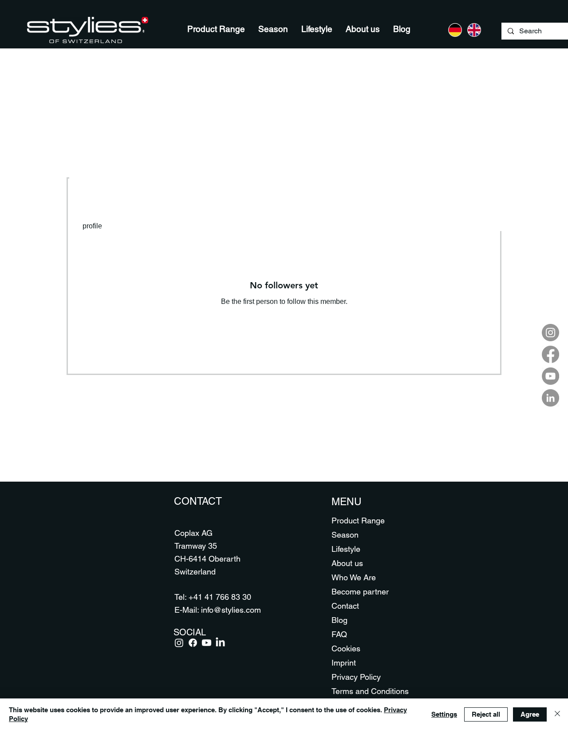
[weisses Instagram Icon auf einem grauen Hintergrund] (550, 332)
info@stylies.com (231, 609)
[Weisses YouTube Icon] (206, 642)
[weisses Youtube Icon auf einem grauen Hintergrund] (550, 376)
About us (347, 563)
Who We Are (353, 577)
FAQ (339, 634)
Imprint (343, 662)
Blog (339, 620)
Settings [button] (444, 714)
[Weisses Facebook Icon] (192, 642)
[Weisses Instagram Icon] (179, 642)
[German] (455, 30)
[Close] (557, 714)
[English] (474, 30)
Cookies (345, 648)
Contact (345, 605)
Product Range (358, 520)
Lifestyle (345, 549)
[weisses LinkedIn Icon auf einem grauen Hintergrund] (550, 398)
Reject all (486, 714)
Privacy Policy (356, 677)
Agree (530, 714)
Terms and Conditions (363, 691)
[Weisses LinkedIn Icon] (220, 642)
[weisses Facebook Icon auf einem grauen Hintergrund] (550, 354)
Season (345, 534)
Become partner (360, 591)
